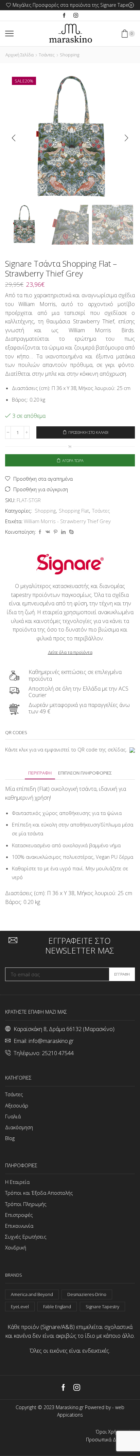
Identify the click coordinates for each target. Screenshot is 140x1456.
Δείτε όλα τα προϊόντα (70, 652)
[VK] (48, 532)
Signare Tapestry (102, 1306)
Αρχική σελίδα (19, 55)
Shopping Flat (74, 510)
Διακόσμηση (19, 1127)
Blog (10, 1138)
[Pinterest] (55, 532)
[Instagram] (75, 15)
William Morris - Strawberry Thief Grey (67, 521)
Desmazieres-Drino (86, 1294)
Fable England (57, 1306)
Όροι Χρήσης (110, 1432)
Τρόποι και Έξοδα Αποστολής (39, 1192)
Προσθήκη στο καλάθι (88, 432)
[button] (13, 138)
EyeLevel (20, 1306)
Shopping (69, 55)
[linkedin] (63, 532)
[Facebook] (64, 15)
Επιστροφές (19, 1214)
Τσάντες (47, 55)
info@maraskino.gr (51, 1041)
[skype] (70, 532)
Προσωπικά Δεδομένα (110, 1439)
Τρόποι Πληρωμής (26, 1204)
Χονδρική (15, 1247)
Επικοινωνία (19, 1225)
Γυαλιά (13, 1116)
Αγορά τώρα (73, 460)
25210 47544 (58, 1053)
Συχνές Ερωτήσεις (26, 1236)
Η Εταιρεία (17, 1181)
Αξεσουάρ (16, 1105)
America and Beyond (32, 1294)
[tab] (40, 773)
